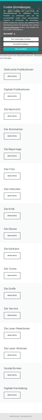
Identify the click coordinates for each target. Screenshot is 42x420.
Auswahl (8, 33)
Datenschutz (26, 416)
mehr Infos (12, 76)
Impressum (14, 416)
